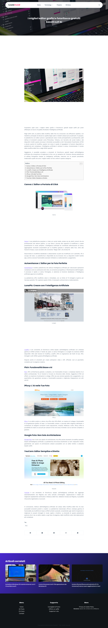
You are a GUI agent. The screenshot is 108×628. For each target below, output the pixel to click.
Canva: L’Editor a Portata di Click (36, 166)
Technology (48, 5)
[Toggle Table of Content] (80, 163)
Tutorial (54, 26)
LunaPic (26, 349)
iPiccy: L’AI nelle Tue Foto (34, 174)
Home (39, 5)
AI (51, 26)
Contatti (21, 613)
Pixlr (25, 372)
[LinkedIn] (54, 533)
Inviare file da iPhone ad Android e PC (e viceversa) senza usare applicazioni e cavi (86, 585)
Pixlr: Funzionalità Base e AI (35, 172)
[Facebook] (30, 533)
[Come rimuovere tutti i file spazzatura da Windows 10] (54, 573)
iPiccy (26, 421)
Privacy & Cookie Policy (86, 607)
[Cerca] (99, 5)
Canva (26, 241)
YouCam (26, 492)
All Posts (21, 609)
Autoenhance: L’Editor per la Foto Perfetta (39, 168)
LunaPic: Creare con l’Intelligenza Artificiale (40, 170)
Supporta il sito (54, 611)
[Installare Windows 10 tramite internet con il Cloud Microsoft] (20, 573)
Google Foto (28, 439)
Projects (59, 5)
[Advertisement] (54, 47)
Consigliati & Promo (54, 607)
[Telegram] (66, 533)
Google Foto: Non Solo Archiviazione (38, 176)
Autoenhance (28, 267)
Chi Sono (68, 5)
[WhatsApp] (78, 533)
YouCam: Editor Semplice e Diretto (36, 178)
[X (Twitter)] (42, 533)
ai (26, 525)
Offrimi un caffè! (54, 609)
